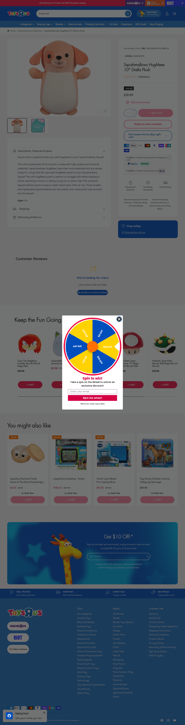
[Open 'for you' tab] (9, 715)
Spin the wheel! (92, 397)
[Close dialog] (119, 319)
